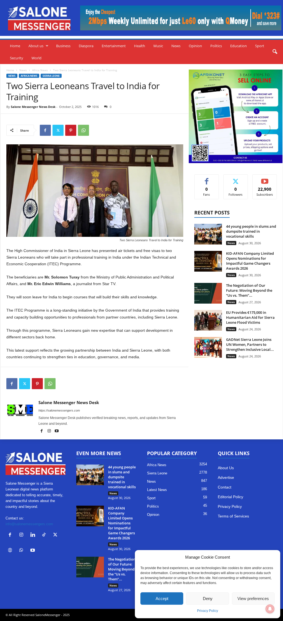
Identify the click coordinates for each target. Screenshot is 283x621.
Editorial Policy (230, 497)
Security (16, 57)
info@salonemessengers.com (29, 524)
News (175, 45)
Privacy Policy (207, 611)
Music (158, 45)
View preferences (253, 598)
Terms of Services (233, 516)
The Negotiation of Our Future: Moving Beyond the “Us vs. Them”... (249, 290)
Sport (259, 45)
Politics (216, 45)
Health (139, 45)
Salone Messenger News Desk (33, 107)
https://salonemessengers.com (59, 410)
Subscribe (265, 179)
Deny (208, 598)
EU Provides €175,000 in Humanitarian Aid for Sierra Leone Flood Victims (250, 317)
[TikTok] (45, 535)
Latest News (157, 490)
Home (15, 45)
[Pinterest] (70, 130)
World (36, 57)
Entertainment (114, 45)
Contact (224, 487)
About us (35, 45)
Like (206, 179)
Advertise (226, 477)
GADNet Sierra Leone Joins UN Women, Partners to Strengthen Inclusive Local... (250, 344)
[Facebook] (45, 130)
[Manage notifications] (270, 608)
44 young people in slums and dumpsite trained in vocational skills (251, 231)
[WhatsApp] (83, 130)
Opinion (195, 45)
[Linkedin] (34, 535)
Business (63, 45)
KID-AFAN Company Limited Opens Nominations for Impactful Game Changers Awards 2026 (250, 261)
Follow (235, 179)
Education (238, 45)
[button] (275, 52)
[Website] (11, 551)
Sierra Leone (51, 76)
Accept (162, 598)
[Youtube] (56, 431)
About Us (226, 468)
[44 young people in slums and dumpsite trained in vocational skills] (208, 234)
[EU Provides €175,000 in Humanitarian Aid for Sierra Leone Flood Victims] (208, 320)
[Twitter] (58, 130)
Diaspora (86, 45)
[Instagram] (49, 431)
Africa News (40, 70)
